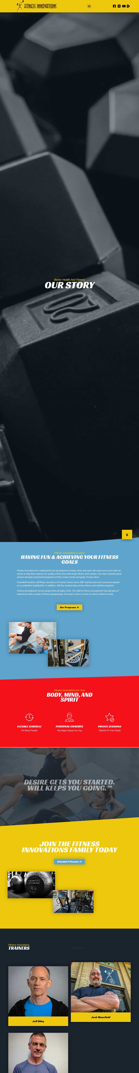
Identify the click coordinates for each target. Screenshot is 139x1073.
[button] (89, 6)
